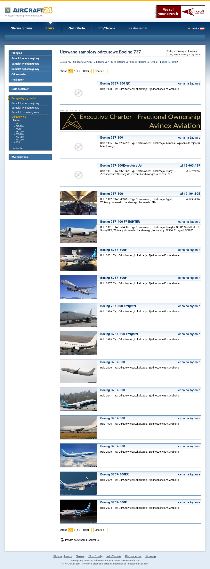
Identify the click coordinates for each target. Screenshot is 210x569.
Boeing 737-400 (105, 62)
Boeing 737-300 (84, 62)
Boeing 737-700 (147, 62)
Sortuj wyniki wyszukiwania (182, 51)
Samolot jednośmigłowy (25, 58)
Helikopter (17, 79)
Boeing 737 (65, 62)
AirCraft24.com (72, 563)
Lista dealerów (20, 88)
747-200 (20, 126)
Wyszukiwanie (20, 157)
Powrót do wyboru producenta (82, 540)
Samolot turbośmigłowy (25, 69)
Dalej (86, 71)
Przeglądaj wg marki (23, 98)
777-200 (20, 139)
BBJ (18, 142)
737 (17, 123)
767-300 (20, 137)
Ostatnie (99, 71)
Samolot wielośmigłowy (25, 63)
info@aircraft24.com (137, 563)
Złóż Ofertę (76, 28)
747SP (19, 129)
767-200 (20, 134)
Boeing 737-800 (168, 62)
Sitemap (150, 556)
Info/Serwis (106, 28)
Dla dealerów (137, 28)
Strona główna (22, 28)
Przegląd (16, 52)
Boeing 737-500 (126, 62)
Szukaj (50, 28)
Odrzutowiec (18, 74)
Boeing (16, 120)
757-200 (20, 131)
